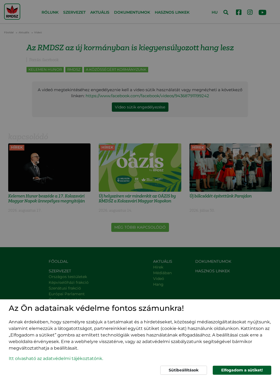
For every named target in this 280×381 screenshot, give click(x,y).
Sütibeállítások (184, 370)
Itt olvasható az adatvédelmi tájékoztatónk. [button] (56, 358)
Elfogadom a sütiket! (242, 370)
